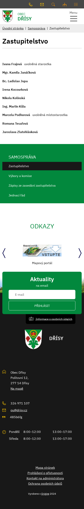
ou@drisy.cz (19, 410)
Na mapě (17, 388)
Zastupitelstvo (19, 166)
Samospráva (36, 28)
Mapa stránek (45, 468)
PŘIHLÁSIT (42, 305)
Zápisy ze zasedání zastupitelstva (32, 185)
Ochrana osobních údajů (45, 483)
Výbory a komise (20, 176)
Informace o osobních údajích (53, 319)
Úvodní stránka (13, 28)
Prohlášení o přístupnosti (45, 473)
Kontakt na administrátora (45, 478)
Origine (45, 493)
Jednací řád (17, 195)
